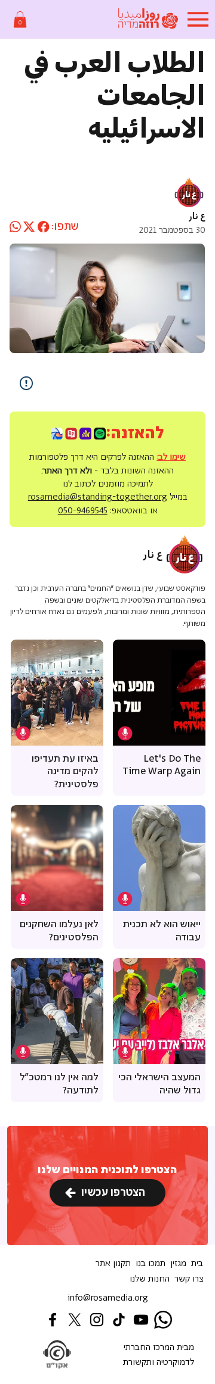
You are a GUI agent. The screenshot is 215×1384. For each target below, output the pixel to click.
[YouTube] (141, 1320)
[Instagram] (97, 1320)
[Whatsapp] (163, 1320)
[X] (75, 1320)
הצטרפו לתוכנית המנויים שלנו (107, 1170)
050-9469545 (83, 510)
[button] (20, 19)
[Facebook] (53, 1320)
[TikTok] (119, 1320)
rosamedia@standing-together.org (97, 497)
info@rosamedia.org (107, 1298)
